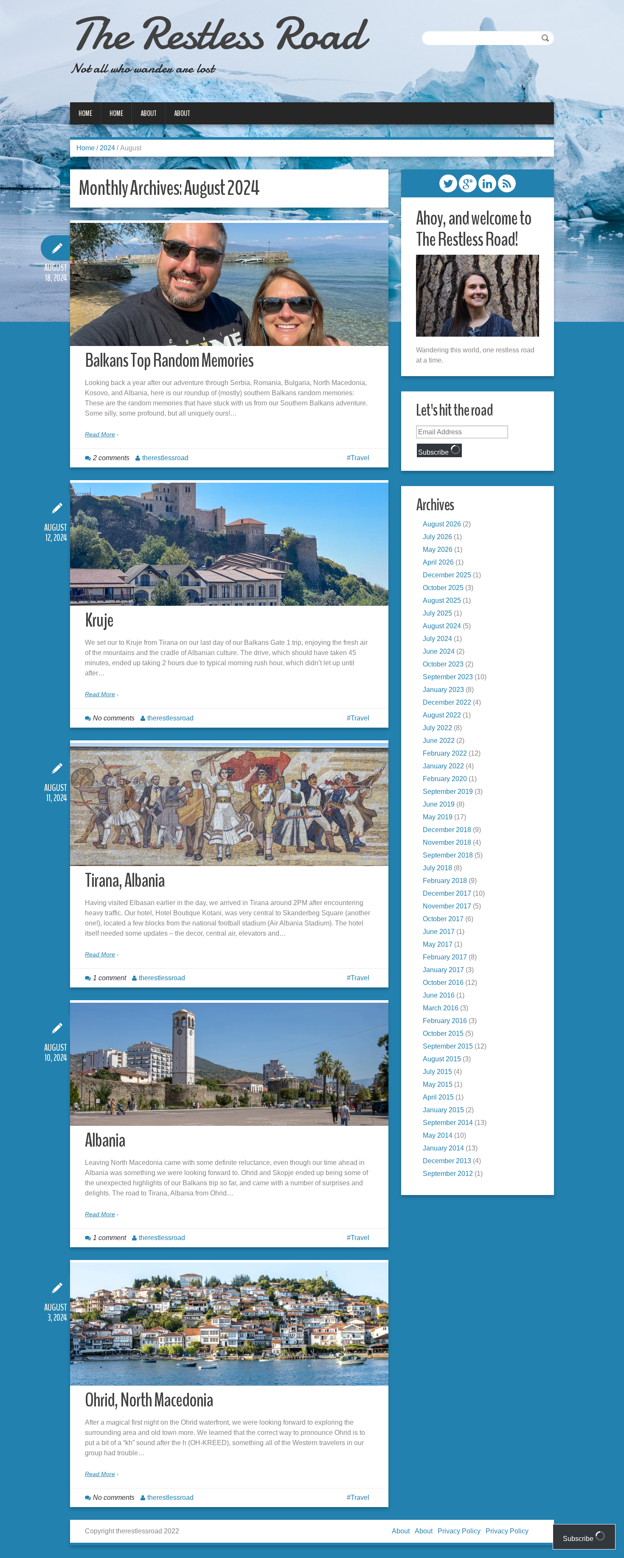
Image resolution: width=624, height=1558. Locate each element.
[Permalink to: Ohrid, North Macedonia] (229, 1324)
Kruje (99, 620)
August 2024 (442, 626)
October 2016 (443, 982)
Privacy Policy (459, 1531)
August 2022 (442, 715)
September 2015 (448, 1046)
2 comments (111, 457)
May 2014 (438, 1135)
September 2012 (448, 1173)
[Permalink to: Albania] (229, 1064)
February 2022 (445, 753)
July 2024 (437, 638)
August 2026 (442, 524)
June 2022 (439, 740)
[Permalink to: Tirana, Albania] (229, 804)
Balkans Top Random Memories (169, 361)
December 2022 (447, 702)
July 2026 (437, 536)
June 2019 (439, 804)
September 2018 (448, 855)
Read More (100, 434)
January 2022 (443, 766)
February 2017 (445, 957)
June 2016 (439, 995)
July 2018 (437, 868)
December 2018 (447, 829)
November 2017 (447, 906)
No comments (114, 718)
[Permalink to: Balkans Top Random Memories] (229, 284)
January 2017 (443, 969)
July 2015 (437, 1071)
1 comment (109, 977)
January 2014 (443, 1148)
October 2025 (443, 587)
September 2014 (448, 1122)
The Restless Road (216, 34)
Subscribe (434, 452)
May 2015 (438, 1084)
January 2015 (443, 1110)
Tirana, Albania (125, 881)
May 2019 (438, 817)
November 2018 (447, 842)
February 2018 (445, 880)
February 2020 (445, 778)
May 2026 (438, 549)
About (149, 113)
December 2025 (447, 575)
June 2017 (439, 931)
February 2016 (445, 1020)
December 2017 (447, 893)
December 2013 (447, 1160)
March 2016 (440, 1008)
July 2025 (437, 613)
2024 (107, 148)
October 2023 (443, 664)
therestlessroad (165, 457)
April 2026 (438, 562)
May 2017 (438, 944)
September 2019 (448, 791)
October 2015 (443, 1033)
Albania (105, 1140)
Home (85, 113)
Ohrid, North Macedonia (149, 1400)
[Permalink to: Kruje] (229, 544)
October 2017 (443, 918)
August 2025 (442, 600)
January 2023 (443, 689)
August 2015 (442, 1059)
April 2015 (438, 1097)
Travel (360, 457)
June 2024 (439, 651)
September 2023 (448, 677)
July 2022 (437, 727)
